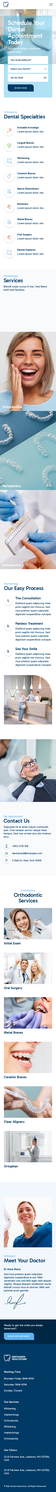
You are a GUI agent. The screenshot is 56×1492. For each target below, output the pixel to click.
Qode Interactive (18, 1486)
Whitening (10, 1408)
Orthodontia (11, 1420)
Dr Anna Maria (12, 1269)
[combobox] (28, 69)
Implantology (11, 1414)
